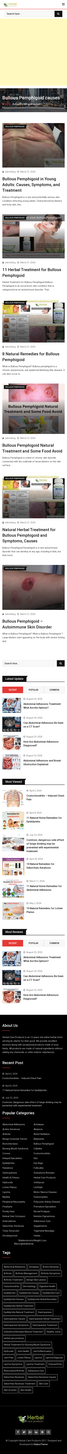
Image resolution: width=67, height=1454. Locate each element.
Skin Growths (10, 1390)
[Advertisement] (33, 52)
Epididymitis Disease (14, 1299)
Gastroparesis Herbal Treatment (45, 1319)
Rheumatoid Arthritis (14, 1370)
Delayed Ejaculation (12, 1158)
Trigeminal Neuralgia (44, 1230)
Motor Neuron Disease (45, 1192)
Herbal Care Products (45, 1177)
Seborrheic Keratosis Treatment (19, 1383)
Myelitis (6, 1197)
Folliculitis (39, 1168)
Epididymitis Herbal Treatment (19, 1306)
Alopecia (38, 1129)
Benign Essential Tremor (14, 1139)
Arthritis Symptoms (50, 1273)
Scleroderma (9, 1221)
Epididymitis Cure (51, 1293)
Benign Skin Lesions (36, 1280)
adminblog (10, 171)
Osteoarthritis (55, 1364)
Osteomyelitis (41, 1197)
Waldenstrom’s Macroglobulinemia (24, 1242)
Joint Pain (9, 1357)
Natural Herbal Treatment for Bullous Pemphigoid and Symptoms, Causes (29, 535)
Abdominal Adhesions (13, 1124)
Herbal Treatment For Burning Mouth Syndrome (27, 1344)
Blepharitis (39, 1139)
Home (7, 104)
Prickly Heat (8, 1211)
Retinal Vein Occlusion (13, 1216)
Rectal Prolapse (42, 1211)
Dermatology (29, 1286)
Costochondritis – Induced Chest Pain (21, 1078)
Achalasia (39, 1124)
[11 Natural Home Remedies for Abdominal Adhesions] (13, 888)
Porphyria (7, 1206)
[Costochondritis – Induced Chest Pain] (13, 798)
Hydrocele (7, 1182)
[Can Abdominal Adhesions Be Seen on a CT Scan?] (11, 724)
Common (54, 690)
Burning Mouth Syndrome (15, 1148)
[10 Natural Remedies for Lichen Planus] (13, 911)
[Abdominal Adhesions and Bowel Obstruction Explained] (11, 761)
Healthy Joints (54, 1331)
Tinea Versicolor (10, 1230)
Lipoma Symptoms (13, 1364)
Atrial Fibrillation (42, 1134)
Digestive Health (47, 1286)
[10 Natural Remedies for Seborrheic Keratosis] (13, 866)
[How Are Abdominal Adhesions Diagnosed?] (11, 743)
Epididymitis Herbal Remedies (42, 1299)
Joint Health (23, 1351)
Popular (33, 690)
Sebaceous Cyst (42, 1221)
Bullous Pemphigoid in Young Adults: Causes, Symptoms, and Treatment (31, 185)
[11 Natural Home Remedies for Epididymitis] (13, 820)
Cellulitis (38, 1148)
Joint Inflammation (42, 1351)
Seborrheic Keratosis (13, 1226)
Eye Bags (38, 1163)
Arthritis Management (26, 1273)
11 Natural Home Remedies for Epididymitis (24, 1090)
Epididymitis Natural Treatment (19, 1312)
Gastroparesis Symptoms (16, 1325)
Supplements (40, 1226)
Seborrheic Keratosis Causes (42, 1377)
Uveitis (37, 1235)
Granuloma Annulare (44, 1172)
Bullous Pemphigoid (44, 1143)
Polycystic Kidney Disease (47, 1201)
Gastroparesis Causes (14, 1319)
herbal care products (14, 1338)
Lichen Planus (9, 1187)
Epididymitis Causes (29, 1293)
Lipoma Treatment (35, 1364)
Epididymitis (8, 1163)
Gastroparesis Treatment (45, 1325)
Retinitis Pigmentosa (44, 1216)
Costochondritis (42, 1153)
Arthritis (6, 1134)
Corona (6, 1153)
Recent (13, 690)
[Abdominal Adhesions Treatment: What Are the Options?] (11, 705)
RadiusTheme (41, 1444)
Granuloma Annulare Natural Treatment (23, 1331)
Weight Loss (40, 1240)
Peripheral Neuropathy (13, 1201)
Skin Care (43, 1383)
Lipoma (6, 1192)
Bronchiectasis (10, 1143)
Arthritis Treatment (13, 1280)
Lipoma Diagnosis (54, 1357)
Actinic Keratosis (11, 1129)
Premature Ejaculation (45, 1206)
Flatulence (7, 1168)
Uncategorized (9, 1235)
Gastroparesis (9, 1172)
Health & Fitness (10, 1177)
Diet (36, 1158)
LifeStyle (38, 1187)
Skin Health (25, 1390)
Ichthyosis (39, 1182)
